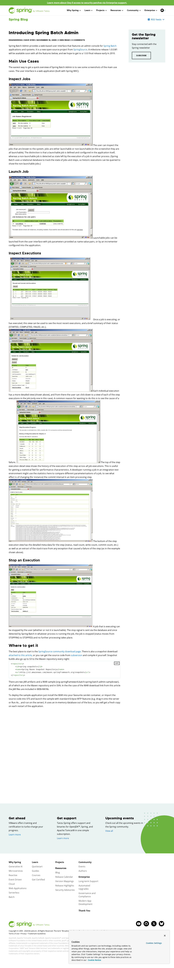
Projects (59, 862)
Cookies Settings (154, 943)
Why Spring (15, 862)
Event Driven (15, 879)
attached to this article (20, 655)
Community (85, 862)
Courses (36, 875)
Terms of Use (14, 933)
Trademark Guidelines (37, 933)
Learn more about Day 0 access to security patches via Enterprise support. (87, 2)
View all (109, 830)
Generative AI (15, 866)
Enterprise (84, 876)
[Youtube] (138, 923)
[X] (154, 923)
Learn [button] (87, 10)
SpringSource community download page (59, 651)
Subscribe (141, 55)
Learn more (15, 834)
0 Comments (78, 40)
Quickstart (37, 866)
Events (82, 866)
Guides (35, 870)
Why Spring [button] (73, 10)
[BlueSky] (161, 923)
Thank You (84, 910)
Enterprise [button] (150, 10)
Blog (57, 872)
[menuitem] (162, 10)
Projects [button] (100, 10)
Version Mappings (64, 881)
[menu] (163, 10)
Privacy (24, 933)
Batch (12, 896)
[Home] (29, 10)
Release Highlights (64, 885)
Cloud (12, 883)
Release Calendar (64, 876)
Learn (35, 862)
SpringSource (80, 49)
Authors (83, 870)
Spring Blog (18, 19)
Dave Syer (29, 40)
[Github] (146, 923)
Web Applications (18, 888)
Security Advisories (65, 889)
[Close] (165, 936)
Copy (117, 663)
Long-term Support (88, 881)
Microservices (16, 870)
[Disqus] (64, 749)
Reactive (13, 875)
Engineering (15, 40)
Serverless (14, 892)
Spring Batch (109, 45)
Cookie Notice (94, 960)
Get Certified (38, 879)
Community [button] (133, 10)
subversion (76, 655)
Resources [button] (116, 10)
